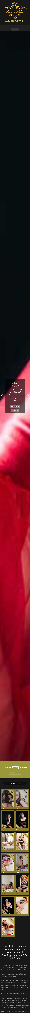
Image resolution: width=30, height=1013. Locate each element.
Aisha (17, 829)
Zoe (17, 808)
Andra (3, 851)
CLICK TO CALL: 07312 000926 (16, 768)
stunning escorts (16, 969)
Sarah (17, 851)
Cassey (3, 808)
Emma (17, 872)
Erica (3, 915)
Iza (16, 893)
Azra (3, 872)
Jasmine (18, 915)
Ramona (4, 893)
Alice (3, 936)
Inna (3, 829)
